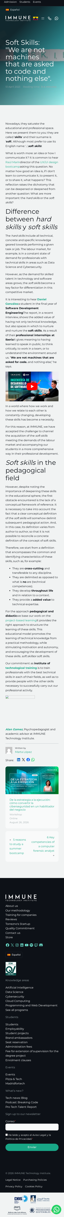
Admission (10, 1)
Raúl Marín (12, 162)
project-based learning (21, 620)
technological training (21, 668)
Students (24, 1)
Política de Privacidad (18, 1138)
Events (37, 1)
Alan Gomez (14, 729)
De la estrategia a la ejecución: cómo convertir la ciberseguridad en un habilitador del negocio (32, 804)
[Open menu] (43, 18)
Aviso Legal (39, 1135)
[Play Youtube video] (32, 386)
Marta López (23, 752)
